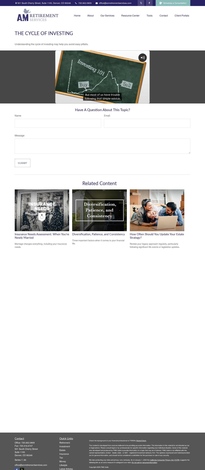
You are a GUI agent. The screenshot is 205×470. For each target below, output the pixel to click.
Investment (64, 446)
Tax (61, 457)
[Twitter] (141, 3)
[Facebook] (149, 3)
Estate (62, 450)
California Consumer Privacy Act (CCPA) (165, 460)
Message (19, 135)
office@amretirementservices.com (115, 2)
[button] (77, 15)
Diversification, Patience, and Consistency (98, 234)
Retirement (64, 442)
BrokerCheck (141, 440)
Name (18, 115)
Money (62, 461)
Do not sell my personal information (144, 462)
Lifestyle (63, 465)
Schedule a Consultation (174, 2)
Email (107, 115)
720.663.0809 (85, 2)
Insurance (64, 453)
